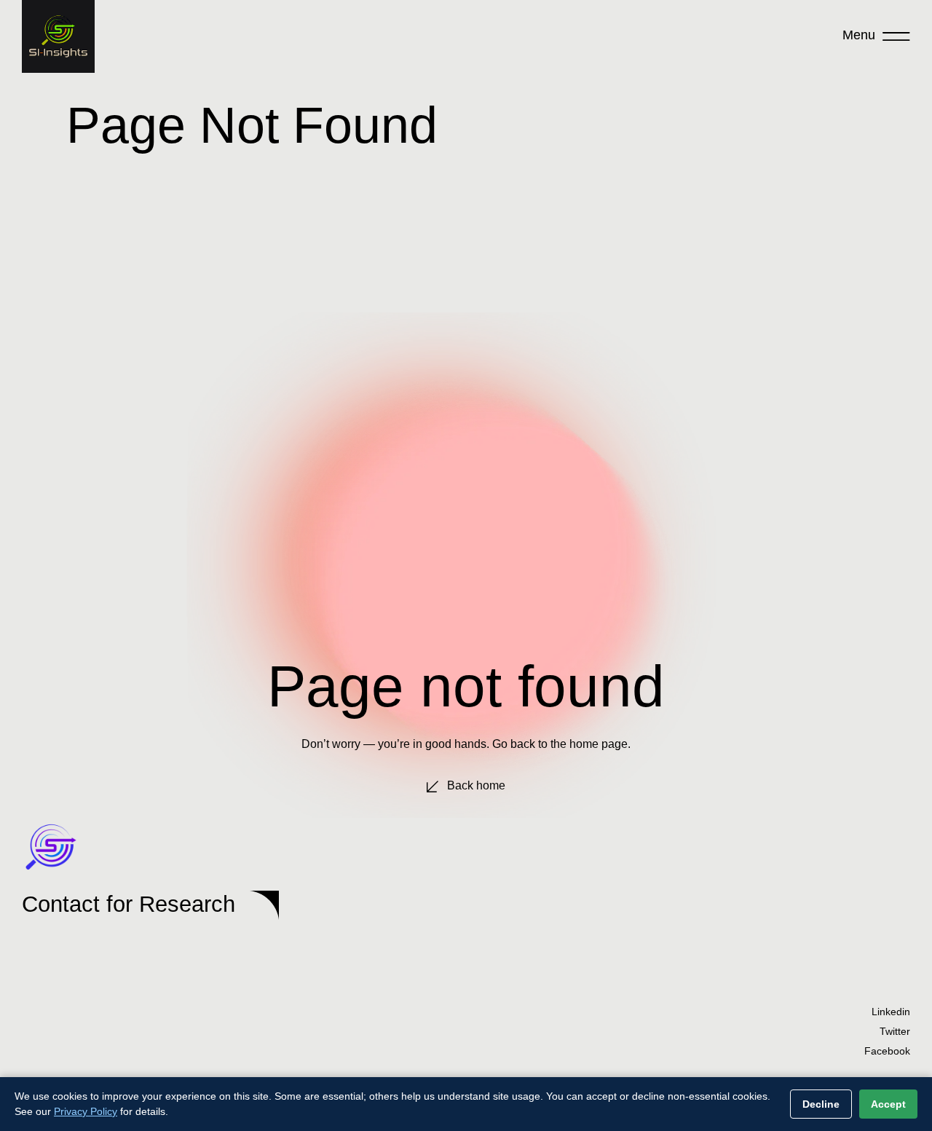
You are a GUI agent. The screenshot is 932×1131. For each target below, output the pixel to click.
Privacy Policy (85, 1111)
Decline (821, 1104)
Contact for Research (128, 904)
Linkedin (891, 1011)
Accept (888, 1104)
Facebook (887, 1051)
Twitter (895, 1031)
